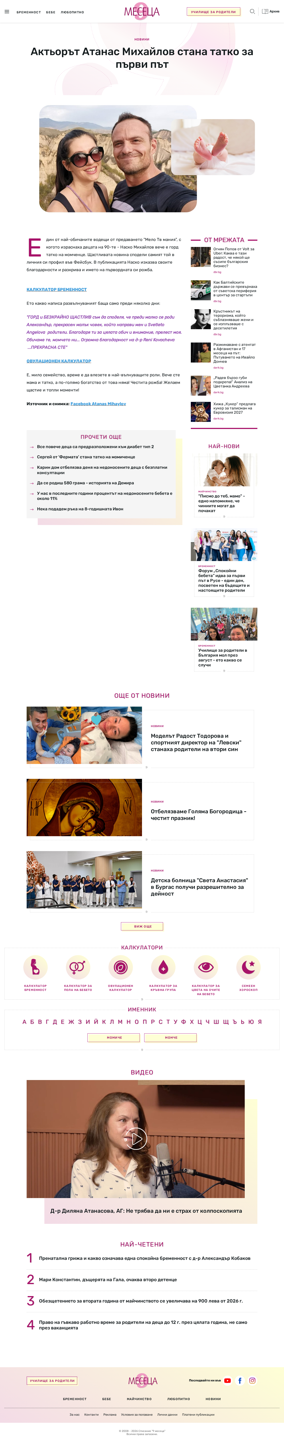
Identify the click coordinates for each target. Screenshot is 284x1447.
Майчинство (207, 491)
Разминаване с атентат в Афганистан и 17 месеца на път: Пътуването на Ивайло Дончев (234, 353)
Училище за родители (213, 12)
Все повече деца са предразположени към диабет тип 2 (95, 446)
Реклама (109, 1415)
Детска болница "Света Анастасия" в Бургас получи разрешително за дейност (199, 887)
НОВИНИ (213, 1399)
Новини (142, 39)
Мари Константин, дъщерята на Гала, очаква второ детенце (108, 1279)
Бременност (206, 566)
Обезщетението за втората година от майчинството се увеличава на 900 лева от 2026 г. (141, 1301)
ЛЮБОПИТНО (178, 1399)
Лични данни (167, 1415)
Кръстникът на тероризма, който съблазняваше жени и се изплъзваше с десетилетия (233, 319)
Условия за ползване (137, 1415)
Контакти (91, 1415)
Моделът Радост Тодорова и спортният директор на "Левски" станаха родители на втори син (196, 742)
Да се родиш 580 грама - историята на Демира (85, 482)
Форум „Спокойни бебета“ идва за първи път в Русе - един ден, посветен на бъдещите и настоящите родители (224, 580)
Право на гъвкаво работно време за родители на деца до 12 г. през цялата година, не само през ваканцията (143, 1325)
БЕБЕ (106, 1399)
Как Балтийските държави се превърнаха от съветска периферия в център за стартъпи (235, 288)
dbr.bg (217, 272)
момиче (114, 1038)
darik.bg (218, 367)
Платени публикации (198, 1415)
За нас (75, 1415)
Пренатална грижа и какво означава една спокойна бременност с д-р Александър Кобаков (144, 1258)
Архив (274, 11)
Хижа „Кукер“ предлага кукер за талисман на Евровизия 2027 (234, 408)
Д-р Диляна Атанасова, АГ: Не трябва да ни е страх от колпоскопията (146, 1211)
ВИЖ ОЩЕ (143, 926)
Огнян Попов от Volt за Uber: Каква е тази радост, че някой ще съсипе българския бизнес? (233, 257)
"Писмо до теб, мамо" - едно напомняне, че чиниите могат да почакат (221, 503)
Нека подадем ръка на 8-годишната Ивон (80, 508)
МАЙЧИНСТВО (139, 1399)
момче (171, 1038)
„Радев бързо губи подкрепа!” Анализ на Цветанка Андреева (232, 381)
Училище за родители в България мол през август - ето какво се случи (222, 657)
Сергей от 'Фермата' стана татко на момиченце (86, 456)
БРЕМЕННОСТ (75, 1399)
